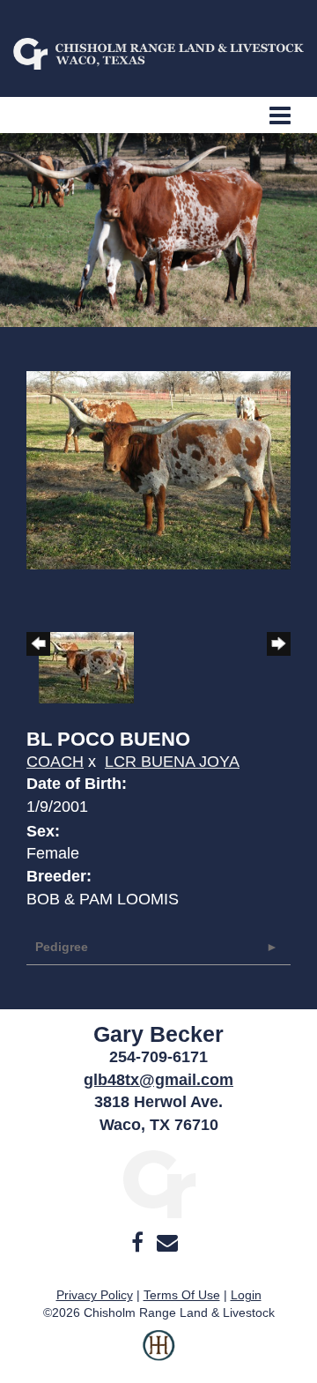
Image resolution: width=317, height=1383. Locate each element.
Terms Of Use (182, 1295)
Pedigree (61, 947)
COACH (55, 761)
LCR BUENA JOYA (172, 761)
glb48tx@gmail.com (158, 1080)
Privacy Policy (94, 1295)
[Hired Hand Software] (159, 1356)
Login (246, 1295)
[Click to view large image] (158, 469)
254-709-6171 (158, 1057)
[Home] (159, 1183)
